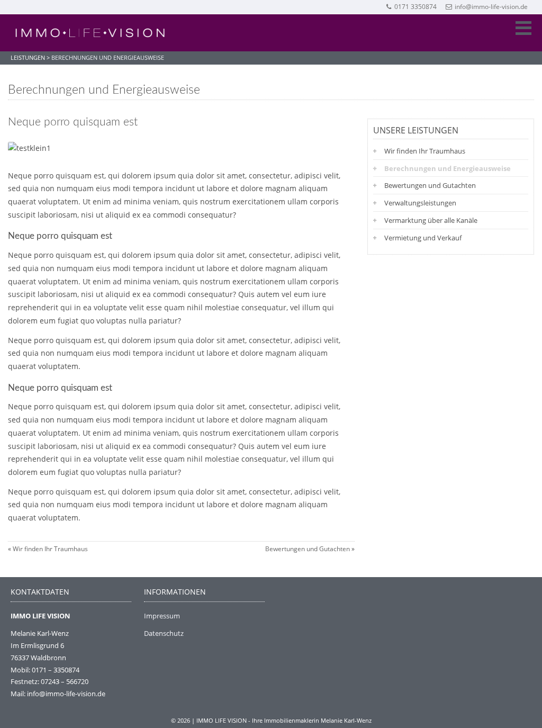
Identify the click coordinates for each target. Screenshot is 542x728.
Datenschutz (164, 633)
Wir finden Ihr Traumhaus (50, 548)
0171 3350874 (415, 6)
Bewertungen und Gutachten (307, 548)
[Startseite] (90, 33)
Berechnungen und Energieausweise (447, 168)
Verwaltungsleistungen (420, 203)
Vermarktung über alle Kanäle (430, 220)
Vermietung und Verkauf (423, 237)
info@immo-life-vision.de (491, 6)
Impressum (162, 616)
